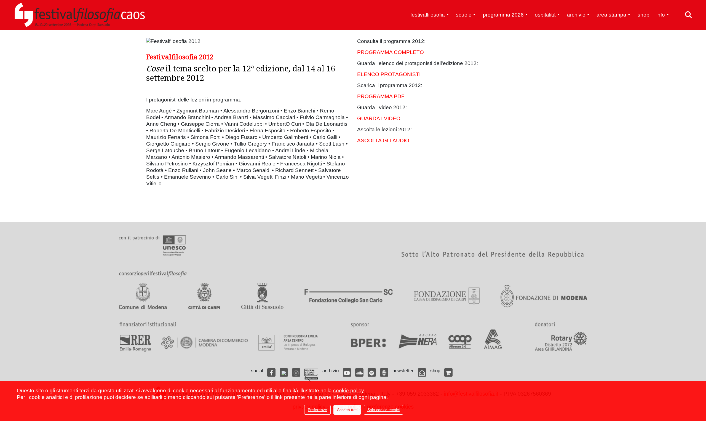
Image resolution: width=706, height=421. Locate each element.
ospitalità (545, 15)
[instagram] (296, 372)
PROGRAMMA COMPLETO (390, 52)
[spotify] (372, 372)
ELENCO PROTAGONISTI (389, 74)
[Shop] (448, 372)
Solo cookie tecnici (383, 409)
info (660, 15)
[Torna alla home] (79, 15)
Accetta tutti (347, 409)
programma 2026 (503, 15)
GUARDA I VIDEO (378, 118)
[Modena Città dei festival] (311, 376)
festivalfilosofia (427, 15)
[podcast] (384, 372)
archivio (576, 15)
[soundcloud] (359, 372)
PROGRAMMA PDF (381, 96)
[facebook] (271, 372)
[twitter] (284, 372)
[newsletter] (422, 372)
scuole (464, 15)
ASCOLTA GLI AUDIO (383, 140)
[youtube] (347, 372)
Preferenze (317, 409)
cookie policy (348, 390)
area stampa (611, 15)
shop (643, 15)
